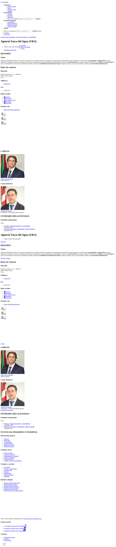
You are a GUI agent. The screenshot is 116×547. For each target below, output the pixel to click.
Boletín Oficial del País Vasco (12, 483)
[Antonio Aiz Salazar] (12, 209)
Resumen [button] (23, 45)
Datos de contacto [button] (25, 47)
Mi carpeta (7, 34)
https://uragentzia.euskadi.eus (12, 109)
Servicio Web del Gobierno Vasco (33, 518)
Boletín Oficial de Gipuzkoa (11, 487)
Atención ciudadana (9, 457)
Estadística (7, 476)
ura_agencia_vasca (10, 100)
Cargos (3, 343)
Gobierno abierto (8, 459)
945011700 (7, 84)
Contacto (9, 14)
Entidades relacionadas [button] (10, 50)
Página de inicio (11, 6)
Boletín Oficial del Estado (11, 489)
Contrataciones (8, 470)
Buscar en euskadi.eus (13, 18)
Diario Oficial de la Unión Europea (13, 490)
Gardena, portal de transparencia (12, 460)
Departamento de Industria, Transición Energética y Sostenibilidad (18, 37)
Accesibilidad (11, 22)
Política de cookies (12, 25)
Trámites (9, 11)
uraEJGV (7, 97)
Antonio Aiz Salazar (6, 211)
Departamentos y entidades (11, 456)
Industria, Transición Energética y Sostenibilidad (17, 226)
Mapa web (10, 17)
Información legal (12, 23)
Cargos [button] (22, 48)
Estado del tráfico (8, 475)
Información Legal (9, 445)
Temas (9, 8)
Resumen (3, 241)
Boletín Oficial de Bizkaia (11, 486)
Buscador (10, 15)
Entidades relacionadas (7, 410)
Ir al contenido (4, 2)
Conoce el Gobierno (9, 454)
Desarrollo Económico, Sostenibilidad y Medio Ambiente (19, 229)
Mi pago (6, 472)
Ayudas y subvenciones (10, 468)
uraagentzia (8, 98)
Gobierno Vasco (11, 9)
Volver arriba (7, 540)
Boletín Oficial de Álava (10, 484)
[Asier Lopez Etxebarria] (12, 177)
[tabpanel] (58, 59)
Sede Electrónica (11, 26)
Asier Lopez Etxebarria (7, 179)
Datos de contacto (5, 258)
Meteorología (7, 473)
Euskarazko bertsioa (9, 537)
